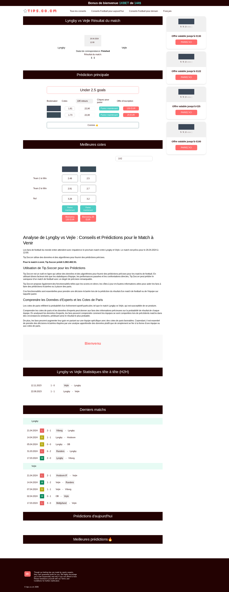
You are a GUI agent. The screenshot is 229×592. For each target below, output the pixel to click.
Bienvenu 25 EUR (88, 218)
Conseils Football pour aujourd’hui (107, 11)
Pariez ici (186, 42)
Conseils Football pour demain (143, 11)
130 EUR (131, 108)
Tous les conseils (78, 11)
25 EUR (131, 115)
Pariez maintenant (109, 108)
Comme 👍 (93, 125)
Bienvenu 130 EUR (69, 218)
